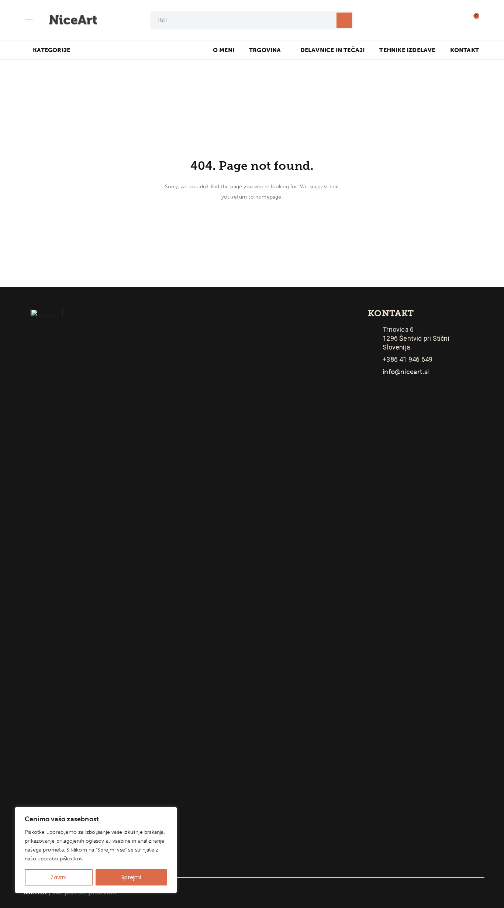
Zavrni (58, 877)
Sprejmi (131, 877)
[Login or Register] (456, 20)
